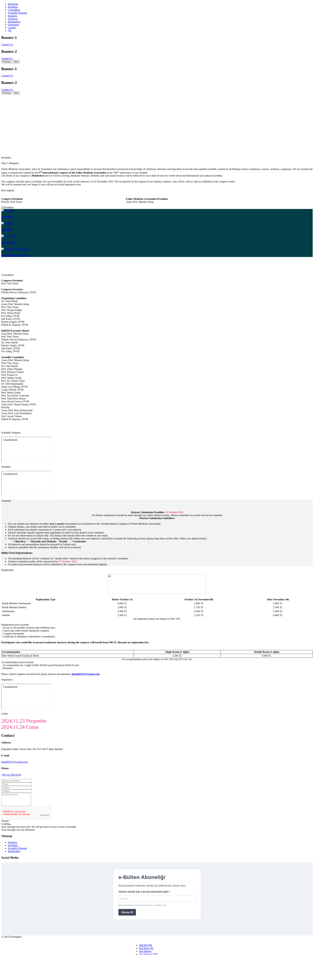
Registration (14, 21)
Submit (5, 820)
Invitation (13, 7)
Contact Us (7, 44)
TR (9, 30)
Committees (14, 10)
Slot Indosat (145, 951)
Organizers (13, 24)
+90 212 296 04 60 (11, 774)
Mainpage (13, 4)
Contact (12, 27)
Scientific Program (17, 12)
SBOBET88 (145, 945)
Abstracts (12, 18)
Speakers (12, 15)
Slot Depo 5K (146, 948)
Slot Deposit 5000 (148, 954)
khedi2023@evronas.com (14, 761)
